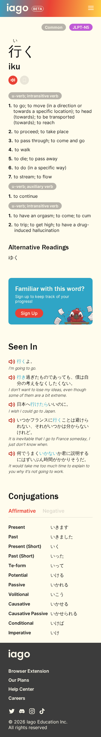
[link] (29, 313)
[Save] (24, 80)
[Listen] (12, 80)
